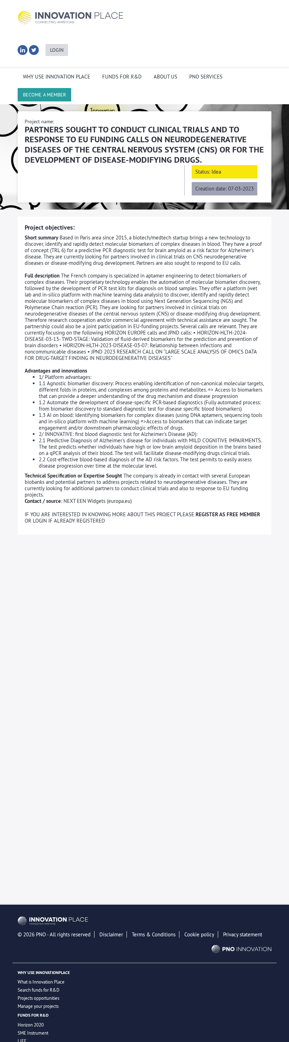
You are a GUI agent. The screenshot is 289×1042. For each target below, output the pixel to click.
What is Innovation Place (41, 982)
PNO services (205, 77)
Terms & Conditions (154, 934)
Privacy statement (242, 934)
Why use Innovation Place (56, 77)
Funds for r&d (122, 77)
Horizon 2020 (31, 1025)
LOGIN (56, 50)
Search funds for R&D (39, 990)
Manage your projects (38, 1006)
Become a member (44, 95)
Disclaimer (111, 934)
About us (165, 77)
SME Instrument (33, 1033)
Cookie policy (199, 934)
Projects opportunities (38, 998)
